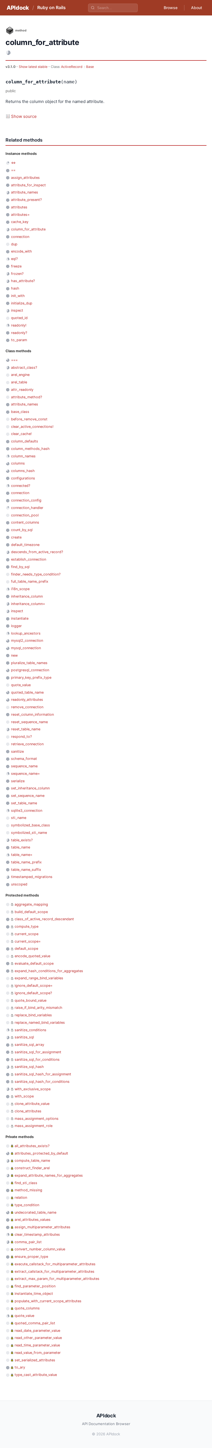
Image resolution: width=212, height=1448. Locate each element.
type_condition (27, 1205)
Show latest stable (33, 67)
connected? (20, 486)
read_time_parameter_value (37, 1345)
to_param (19, 340)
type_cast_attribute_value (36, 1375)
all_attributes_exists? (32, 1146)
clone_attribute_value (32, 1104)
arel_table (19, 382)
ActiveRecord (72, 67)
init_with (18, 296)
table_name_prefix (26, 862)
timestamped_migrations (31, 877)
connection (20, 237)
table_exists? (22, 840)
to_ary (20, 1367)
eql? (14, 259)
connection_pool (25, 515)
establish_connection (28, 559)
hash (15, 288)
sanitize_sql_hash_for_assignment (43, 1074)
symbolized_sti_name (29, 833)
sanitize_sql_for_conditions (37, 1059)
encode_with (21, 251)
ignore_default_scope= (33, 985)
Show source (24, 116)
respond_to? (21, 736)
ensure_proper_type (31, 1257)
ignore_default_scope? (33, 993)
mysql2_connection (27, 640)
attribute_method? (26, 397)
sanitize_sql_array (29, 1045)
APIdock (18, 7)
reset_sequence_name (29, 722)
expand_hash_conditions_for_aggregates (49, 971)
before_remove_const (29, 419)
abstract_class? (24, 367)
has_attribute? (23, 281)
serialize (18, 781)
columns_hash (23, 471)
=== (14, 360)
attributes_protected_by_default (41, 1153)
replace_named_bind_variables (40, 1022)
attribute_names (24, 192)
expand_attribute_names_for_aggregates (49, 1175)
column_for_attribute (28, 229)
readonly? (19, 333)
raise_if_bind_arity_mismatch (38, 1008)
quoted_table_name (27, 692)
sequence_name (24, 766)
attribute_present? (26, 200)
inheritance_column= (28, 604)
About (196, 7)
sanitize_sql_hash (29, 1067)
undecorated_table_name (35, 1212)
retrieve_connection (27, 744)
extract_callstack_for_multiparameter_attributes (54, 1271)
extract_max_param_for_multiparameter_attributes (57, 1279)
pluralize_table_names (29, 663)
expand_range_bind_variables (39, 978)
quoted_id (19, 318)
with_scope (24, 1096)
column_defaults (24, 441)
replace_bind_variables (33, 1015)
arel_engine (20, 375)
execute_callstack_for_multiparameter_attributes (55, 1264)
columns (18, 463)
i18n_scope (20, 589)
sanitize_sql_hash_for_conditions (42, 1082)
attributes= (20, 215)
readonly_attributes (27, 700)
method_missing (28, 1190)
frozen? (17, 274)
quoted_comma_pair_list (35, 1323)
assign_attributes (25, 178)
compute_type (26, 926)
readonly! (18, 325)
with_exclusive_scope (33, 1089)
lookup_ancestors (26, 633)
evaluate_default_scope (34, 963)
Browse (170, 7)
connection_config (26, 500)
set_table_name (24, 803)
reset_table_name (25, 729)
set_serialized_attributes (35, 1360)
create (16, 537)
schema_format (24, 759)
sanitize (17, 751)
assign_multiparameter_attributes (42, 1227)
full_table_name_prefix (29, 581)
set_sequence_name (27, 796)
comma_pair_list (28, 1242)
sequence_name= (25, 773)
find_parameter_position (35, 1286)
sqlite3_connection (26, 810)
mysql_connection (26, 648)
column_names (23, 456)
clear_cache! (21, 434)
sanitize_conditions (30, 1030)
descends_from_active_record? (37, 552)
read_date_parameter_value (37, 1330)
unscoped (19, 884)
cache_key (19, 222)
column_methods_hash (30, 449)
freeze (16, 266)
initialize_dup (21, 303)
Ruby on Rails (51, 7)
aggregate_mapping (31, 904)
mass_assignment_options (37, 1119)
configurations (23, 478)
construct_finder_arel (32, 1168)
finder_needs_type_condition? (35, 574)
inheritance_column (27, 596)
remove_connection (27, 707)
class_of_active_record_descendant (44, 919)
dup (14, 244)
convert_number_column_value (40, 1249)
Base (90, 67)
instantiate (19, 618)
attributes (19, 207)
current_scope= (28, 941)
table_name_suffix (26, 870)
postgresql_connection (30, 670)
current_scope (26, 934)
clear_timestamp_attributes (37, 1234)
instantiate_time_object (34, 1293)
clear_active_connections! (32, 427)
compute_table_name (32, 1160)
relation (21, 1197)
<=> (13, 163)
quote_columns (27, 1308)
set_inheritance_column (30, 788)
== (13, 170)
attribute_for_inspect (28, 185)
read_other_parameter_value (38, 1338)
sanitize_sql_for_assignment (38, 1052)
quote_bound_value (30, 1000)
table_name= (21, 855)
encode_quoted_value (32, 956)
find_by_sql (20, 567)
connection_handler (27, 508)
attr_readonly (22, 390)
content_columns (25, 522)
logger (16, 626)
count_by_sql (22, 530)
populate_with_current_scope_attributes (48, 1301)
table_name (20, 847)
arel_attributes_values (33, 1220)
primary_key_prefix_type (31, 677)
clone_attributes (28, 1111)
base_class (20, 412)
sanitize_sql (24, 1037)
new (14, 655)
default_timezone (25, 545)
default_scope (26, 948)
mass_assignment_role (33, 1126)
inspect (17, 310)
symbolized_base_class (30, 825)
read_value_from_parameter (38, 1353)
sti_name (18, 818)
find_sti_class (26, 1183)
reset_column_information (32, 714)
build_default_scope (31, 912)
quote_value (21, 685)
